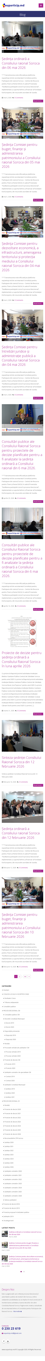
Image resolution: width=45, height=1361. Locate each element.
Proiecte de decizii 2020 (13, 1109)
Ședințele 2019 (8, 1216)
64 (25, 977)
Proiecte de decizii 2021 (13, 1113)
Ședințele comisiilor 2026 (13, 1196)
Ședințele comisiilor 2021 (13, 1175)
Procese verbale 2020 (13, 1056)
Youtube (8, 1341)
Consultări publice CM (12, 1015)
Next (29, 976)
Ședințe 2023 (9, 1155)
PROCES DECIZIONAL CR (11, 1101)
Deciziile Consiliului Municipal (14, 1019)
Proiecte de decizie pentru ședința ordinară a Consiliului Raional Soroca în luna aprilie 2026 (22, 659)
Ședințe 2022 (9, 1151)
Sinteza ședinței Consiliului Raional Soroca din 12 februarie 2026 (21, 762)
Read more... (38, 101)
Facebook (4, 1341)
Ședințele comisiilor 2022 (13, 1179)
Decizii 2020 (10, 1027)
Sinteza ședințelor (11, 1200)
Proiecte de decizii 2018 (11, 1204)
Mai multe (16, 1311)
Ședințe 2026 (9, 1167)
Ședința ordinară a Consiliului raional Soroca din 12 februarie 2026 (21, 833)
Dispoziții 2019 (11, 1035)
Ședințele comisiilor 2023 (13, 1184)
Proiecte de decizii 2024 (13, 1126)
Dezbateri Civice (10, 998)
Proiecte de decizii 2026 (13, 1134)
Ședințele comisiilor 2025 (13, 1192)
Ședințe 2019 (10, 1089)
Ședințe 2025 (9, 1163)
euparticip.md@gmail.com (12, 1333)
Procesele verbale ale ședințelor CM (17, 1048)
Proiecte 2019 (10, 1064)
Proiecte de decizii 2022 (13, 1118)
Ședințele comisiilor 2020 (13, 1171)
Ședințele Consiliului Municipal (15, 1085)
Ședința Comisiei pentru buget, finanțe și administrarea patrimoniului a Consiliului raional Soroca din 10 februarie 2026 (21, 925)
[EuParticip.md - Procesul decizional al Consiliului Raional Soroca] (13, 5)
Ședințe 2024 (9, 1159)
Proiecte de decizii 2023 (13, 1122)
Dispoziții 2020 (11, 1039)
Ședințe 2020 (10, 1093)
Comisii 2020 (10, 1081)
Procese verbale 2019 (13, 1052)
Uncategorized (8, 1221)
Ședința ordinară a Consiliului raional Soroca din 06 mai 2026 (21, 63)
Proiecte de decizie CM (12, 1060)
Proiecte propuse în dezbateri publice (16, 1212)
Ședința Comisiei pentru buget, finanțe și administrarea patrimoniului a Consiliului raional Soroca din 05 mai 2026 (21, 155)
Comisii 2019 (10, 1076)
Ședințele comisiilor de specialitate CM (18, 1072)
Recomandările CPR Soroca (14, 1138)
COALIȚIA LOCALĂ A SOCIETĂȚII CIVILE (16, 994)
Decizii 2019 (10, 1023)
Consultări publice (9, 1007)
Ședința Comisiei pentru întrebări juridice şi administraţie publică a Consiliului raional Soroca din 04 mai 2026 (21, 356)
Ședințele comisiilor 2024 (13, 1188)
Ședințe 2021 (10, 1097)
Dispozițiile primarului (12, 1031)
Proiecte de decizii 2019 (11, 1208)
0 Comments (18, 98)
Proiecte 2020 (10, 1068)
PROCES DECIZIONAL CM (11, 1011)
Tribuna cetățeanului (11, 1002)
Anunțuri (6, 990)
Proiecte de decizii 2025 (13, 1130)
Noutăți (7, 1044)
